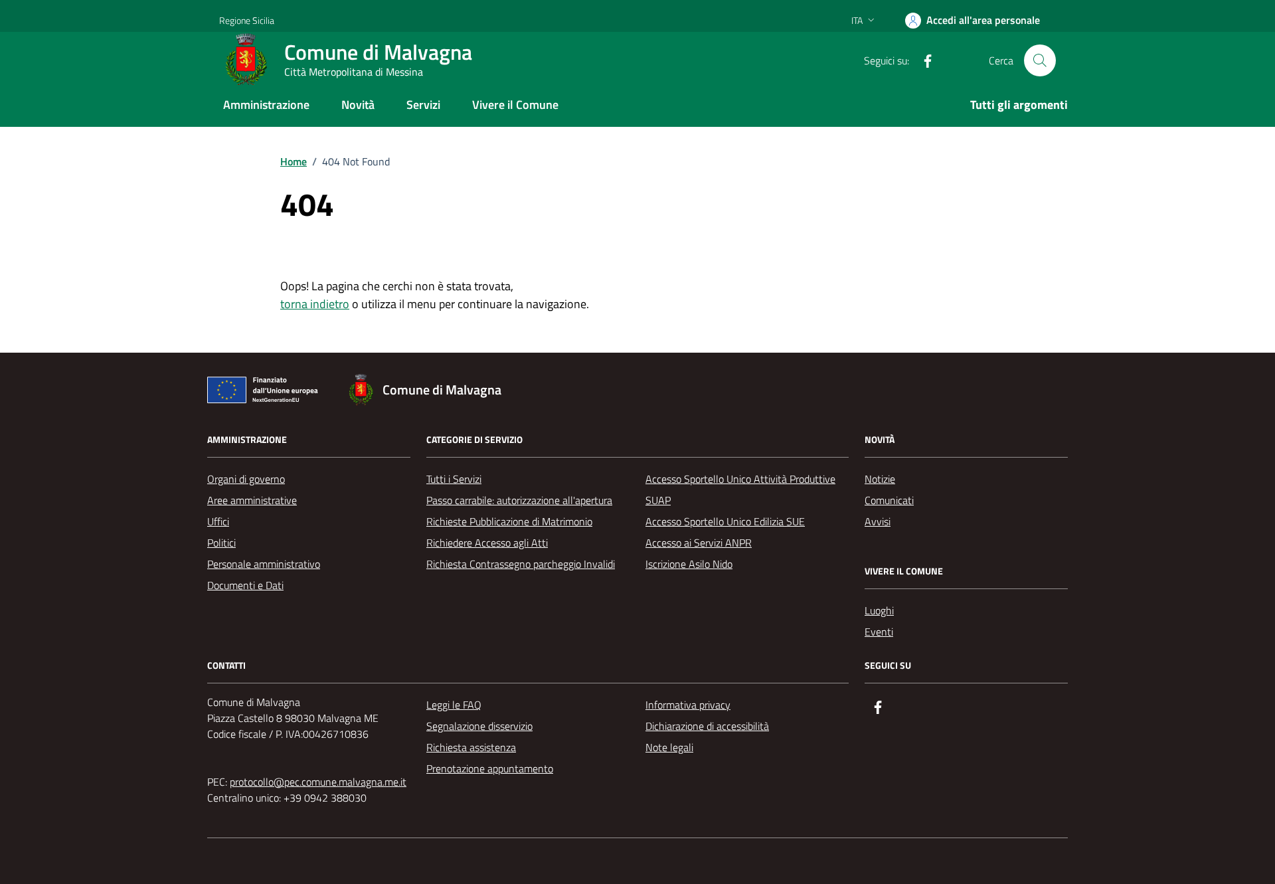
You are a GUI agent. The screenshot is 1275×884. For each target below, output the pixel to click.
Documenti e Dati (245, 585)
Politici (221, 543)
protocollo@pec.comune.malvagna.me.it (318, 782)
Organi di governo (246, 479)
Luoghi (879, 610)
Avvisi (878, 521)
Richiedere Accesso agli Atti (487, 543)
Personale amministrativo (263, 564)
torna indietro (314, 304)
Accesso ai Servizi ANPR (698, 543)
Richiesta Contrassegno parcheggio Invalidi (520, 564)
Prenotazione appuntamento (489, 768)
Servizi (423, 105)
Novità (358, 105)
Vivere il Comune (515, 105)
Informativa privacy (687, 705)
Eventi (879, 632)
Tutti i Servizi (453, 479)
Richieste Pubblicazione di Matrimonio (509, 521)
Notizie (880, 479)
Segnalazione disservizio (479, 726)
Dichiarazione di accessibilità (707, 726)
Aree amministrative (252, 500)
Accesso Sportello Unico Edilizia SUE (725, 521)
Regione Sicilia (246, 20)
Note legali (669, 747)
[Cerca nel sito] (1040, 60)
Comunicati (889, 500)
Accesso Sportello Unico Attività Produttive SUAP (740, 489)
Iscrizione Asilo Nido (688, 564)
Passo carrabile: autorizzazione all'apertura (519, 500)
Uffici (218, 521)
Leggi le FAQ (453, 705)
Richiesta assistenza (471, 747)
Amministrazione (266, 105)
